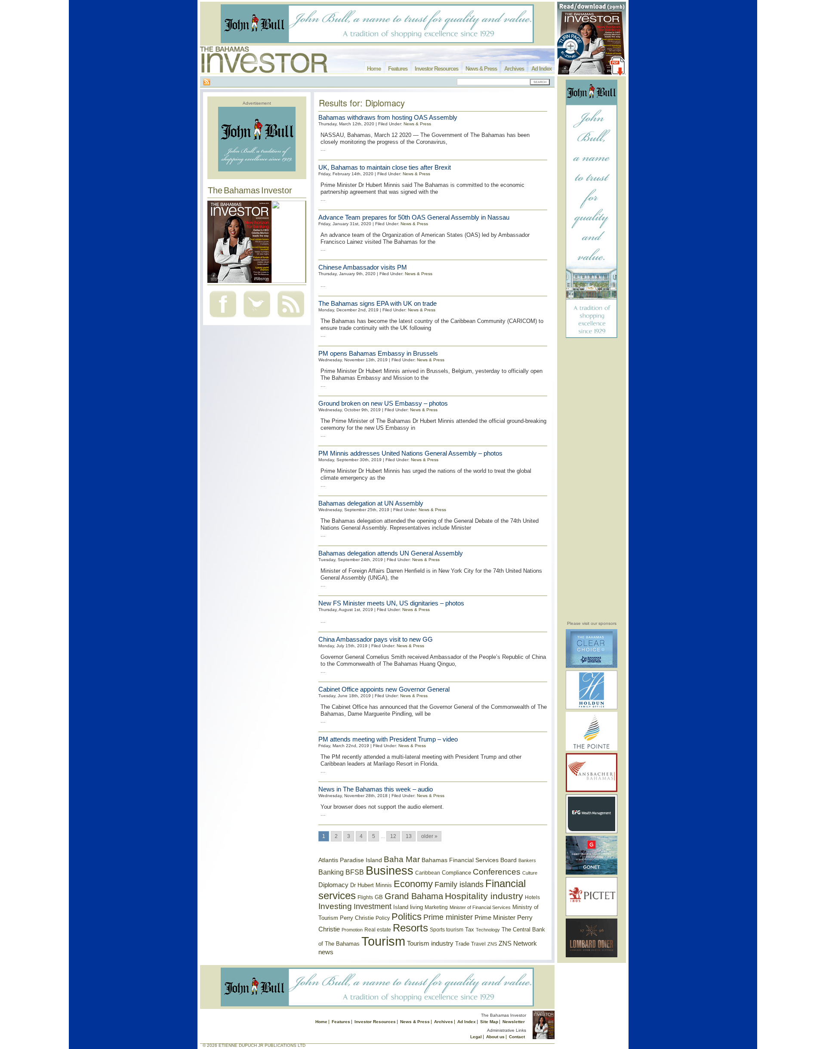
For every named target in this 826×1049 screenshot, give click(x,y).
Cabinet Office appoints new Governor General (384, 689)
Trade (462, 943)
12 (393, 836)
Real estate (377, 930)
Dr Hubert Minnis (371, 885)
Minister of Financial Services (480, 907)
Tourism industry (430, 943)
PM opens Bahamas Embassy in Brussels (378, 353)
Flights (365, 897)
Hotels (532, 897)
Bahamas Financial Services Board (469, 860)
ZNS (492, 944)
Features (397, 68)
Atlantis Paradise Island (350, 860)
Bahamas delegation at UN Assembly (370, 503)
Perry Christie (357, 918)
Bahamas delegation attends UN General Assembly (390, 553)
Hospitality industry (484, 896)
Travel (478, 944)
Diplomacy (333, 884)
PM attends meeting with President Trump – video (388, 739)
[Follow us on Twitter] (256, 318)
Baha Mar (402, 859)
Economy (413, 883)
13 (409, 836)
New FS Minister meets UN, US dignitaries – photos (391, 603)
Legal (476, 1036)
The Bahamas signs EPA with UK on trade (377, 303)
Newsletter (513, 1021)
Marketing (436, 907)
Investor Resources (436, 68)
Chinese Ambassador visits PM (362, 267)
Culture (529, 872)
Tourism (383, 941)
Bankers (527, 860)
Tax (469, 929)
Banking (331, 872)
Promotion (352, 929)
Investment (372, 906)
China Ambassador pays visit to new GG (375, 639)
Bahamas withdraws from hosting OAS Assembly (387, 117)
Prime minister (448, 917)
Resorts (410, 928)
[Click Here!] (591, 666)
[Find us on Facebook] (222, 318)
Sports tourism (446, 930)
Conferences (497, 871)
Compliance (456, 872)
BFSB (354, 872)
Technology (488, 929)
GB (379, 897)
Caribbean (427, 873)
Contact (517, 1036)
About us (495, 1036)
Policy (383, 918)
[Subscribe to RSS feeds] (290, 318)
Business (389, 870)
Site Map (489, 1021)
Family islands (459, 884)
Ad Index (541, 68)
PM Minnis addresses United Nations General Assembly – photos (410, 453)
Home (374, 68)
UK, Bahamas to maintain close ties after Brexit (384, 167)
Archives (514, 68)
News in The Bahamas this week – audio (375, 789)
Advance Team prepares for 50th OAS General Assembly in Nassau (413, 217)
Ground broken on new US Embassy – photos (383, 403)
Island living (408, 907)
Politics (406, 916)
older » (429, 836)
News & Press (481, 68)
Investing (335, 906)
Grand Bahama (414, 896)
